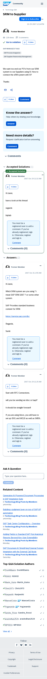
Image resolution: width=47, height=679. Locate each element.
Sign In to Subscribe (30, 19)
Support (35, 666)
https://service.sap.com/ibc (18, 316)
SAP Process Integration (12, 53)
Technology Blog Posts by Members (21, 502)
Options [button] (42, 19)
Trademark (11, 666)
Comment (24, 99)
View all (6, 631)
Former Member (18, 32)
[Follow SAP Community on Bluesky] (21, 645)
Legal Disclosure (35, 659)
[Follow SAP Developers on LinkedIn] (30, 645)
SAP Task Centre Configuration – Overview (21, 524)
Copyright (12, 659)
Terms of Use (35, 653)
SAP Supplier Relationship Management (17, 56)
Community (18, 4)
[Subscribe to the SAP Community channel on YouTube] (26, 645)
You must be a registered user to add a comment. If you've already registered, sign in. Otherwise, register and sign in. (22, 230)
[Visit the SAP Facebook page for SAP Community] (17, 645)
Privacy (12, 653)
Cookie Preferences (12, 673)
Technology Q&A (11, 10)
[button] (25, 42)
